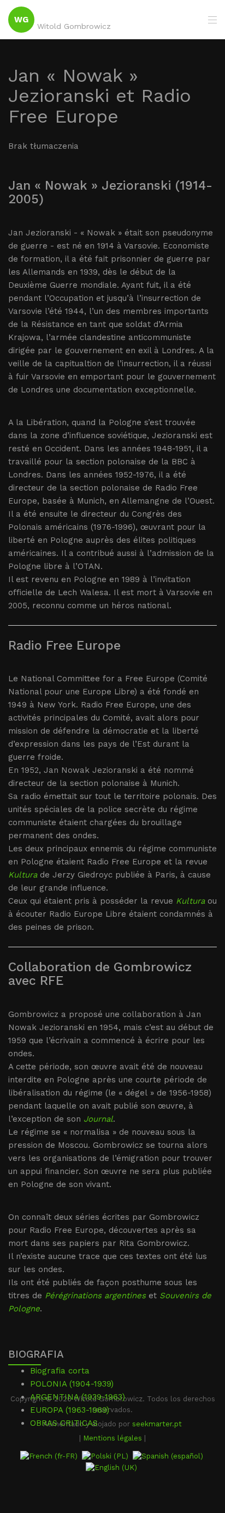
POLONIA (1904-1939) (72, 1384)
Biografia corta (60, 1371)
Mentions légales (112, 1438)
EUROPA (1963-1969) (69, 1410)
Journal (98, 1119)
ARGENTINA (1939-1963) (77, 1397)
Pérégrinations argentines (95, 1295)
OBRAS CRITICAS (64, 1423)
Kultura (22, 875)
